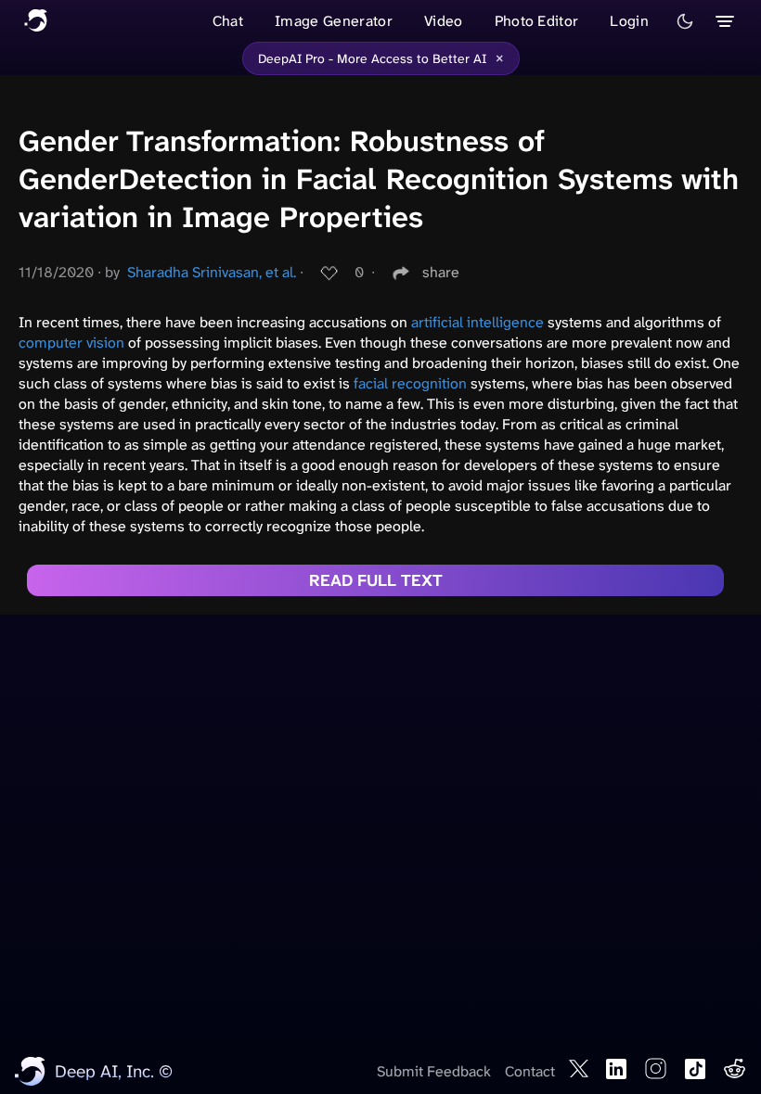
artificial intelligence (477, 322)
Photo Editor (537, 21)
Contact (530, 1071)
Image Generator (334, 21)
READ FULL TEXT (376, 580)
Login (629, 21)
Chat (228, 21)
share (440, 272)
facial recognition (410, 383)
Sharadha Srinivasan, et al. (211, 272)
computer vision (71, 342)
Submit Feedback (434, 1071)
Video (443, 21)
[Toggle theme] (685, 21)
